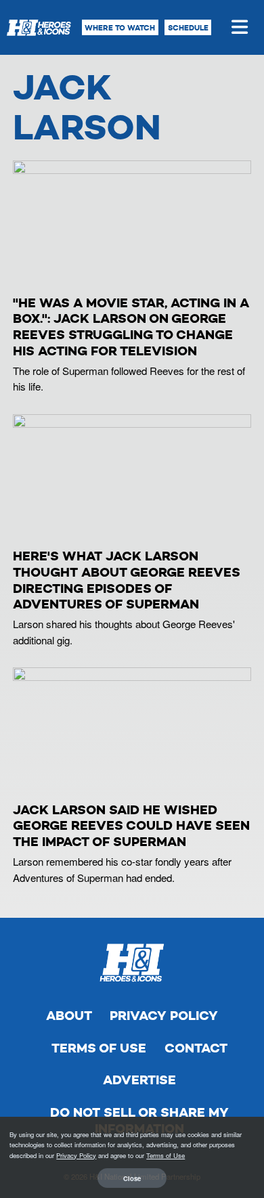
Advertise (139, 1079)
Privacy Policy (164, 1015)
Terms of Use (98, 1048)
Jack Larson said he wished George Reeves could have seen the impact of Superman (131, 826)
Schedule (188, 27)
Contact (195, 1048)
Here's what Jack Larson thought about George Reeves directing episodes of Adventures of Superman (126, 580)
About (69, 1015)
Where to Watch (120, 27)
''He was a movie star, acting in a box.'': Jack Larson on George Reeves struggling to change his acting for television (131, 326)
